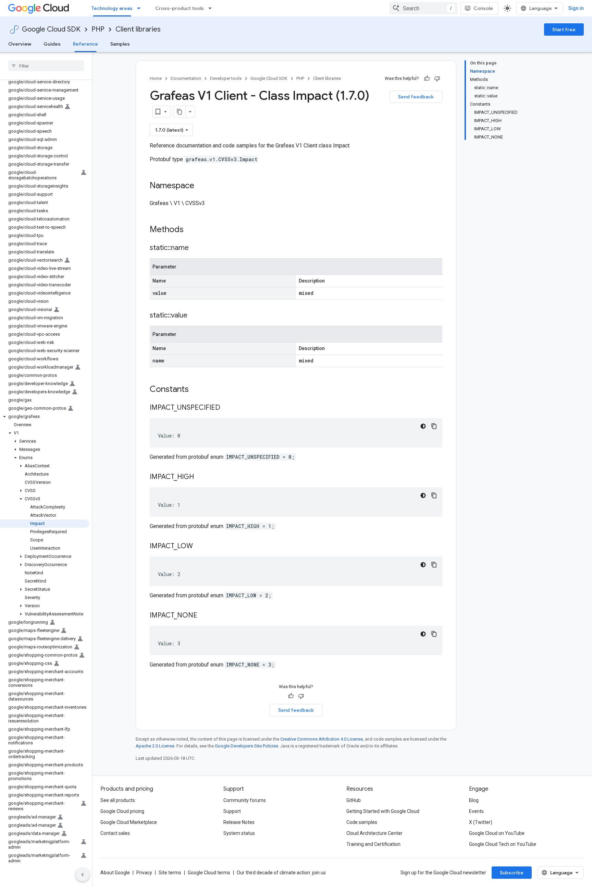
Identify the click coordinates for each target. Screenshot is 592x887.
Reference (85, 44)
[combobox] (423, 8)
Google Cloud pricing (122, 811)
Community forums (244, 800)
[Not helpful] (437, 78)
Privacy (144, 872)
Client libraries (138, 29)
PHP (97, 29)
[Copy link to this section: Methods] (192, 230)
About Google (115, 872)
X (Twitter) (480, 822)
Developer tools (226, 78)
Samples (120, 44)
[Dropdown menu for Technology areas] (141, 8)
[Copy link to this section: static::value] (194, 316)
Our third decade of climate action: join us (281, 872)
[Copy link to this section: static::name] (195, 248)
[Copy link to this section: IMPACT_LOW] (200, 546)
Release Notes (239, 822)
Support (232, 811)
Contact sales (115, 833)
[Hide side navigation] (82, 875)
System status (239, 833)
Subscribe (511, 873)
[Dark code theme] (423, 426)
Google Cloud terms (209, 872)
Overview (19, 44)
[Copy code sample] (434, 426)
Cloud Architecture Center (374, 833)
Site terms (170, 872)
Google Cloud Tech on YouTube (502, 844)
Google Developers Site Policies (246, 745)
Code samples (361, 822)
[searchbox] (46, 65)
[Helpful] (427, 78)
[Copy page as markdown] (179, 112)
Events (476, 811)
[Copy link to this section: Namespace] (201, 186)
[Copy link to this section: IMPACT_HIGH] (201, 477)
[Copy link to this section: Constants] (198, 390)
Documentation (186, 78)
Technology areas (112, 8)
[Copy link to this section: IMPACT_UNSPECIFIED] (227, 408)
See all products (117, 800)
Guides (52, 44)
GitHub (353, 800)
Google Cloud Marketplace (128, 822)
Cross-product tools (179, 8)
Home (156, 78)
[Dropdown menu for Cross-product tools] (212, 8)
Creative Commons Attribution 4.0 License (321, 739)
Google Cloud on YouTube (497, 833)
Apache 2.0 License (155, 745)
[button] (44, 416)
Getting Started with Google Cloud (382, 811)
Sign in (576, 8)
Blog (474, 800)
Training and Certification (373, 844)
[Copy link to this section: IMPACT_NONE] (204, 616)
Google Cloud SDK (51, 29)
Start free (564, 29)
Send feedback (416, 97)
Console (483, 8)
